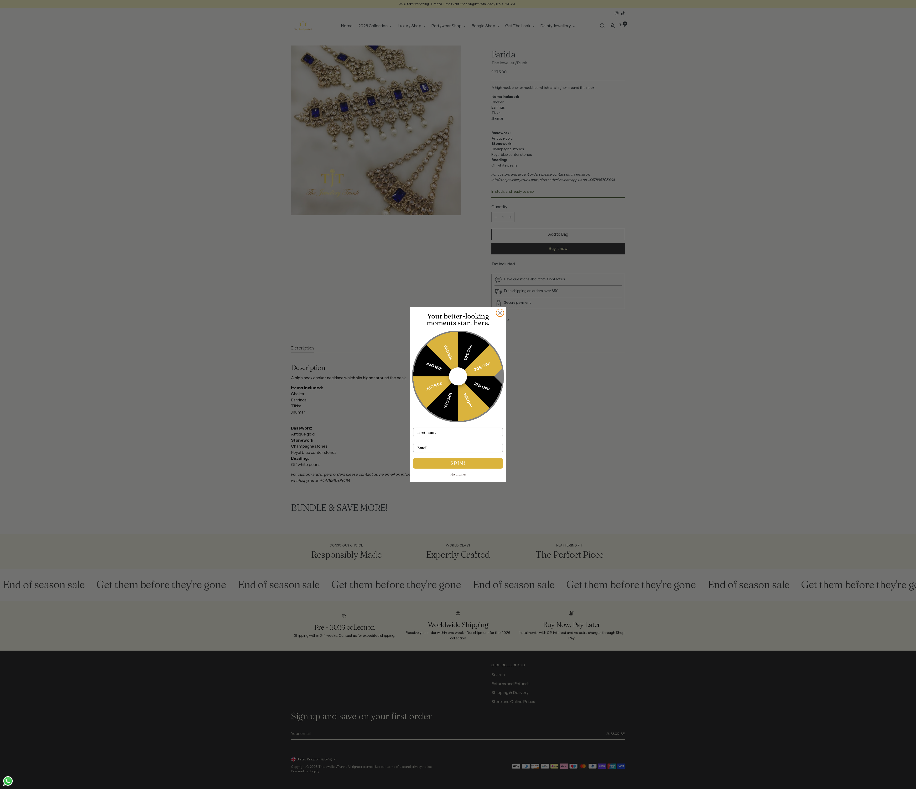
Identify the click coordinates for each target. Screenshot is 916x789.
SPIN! (458, 463)
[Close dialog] (500, 313)
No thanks (458, 474)
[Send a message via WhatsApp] (8, 781)
